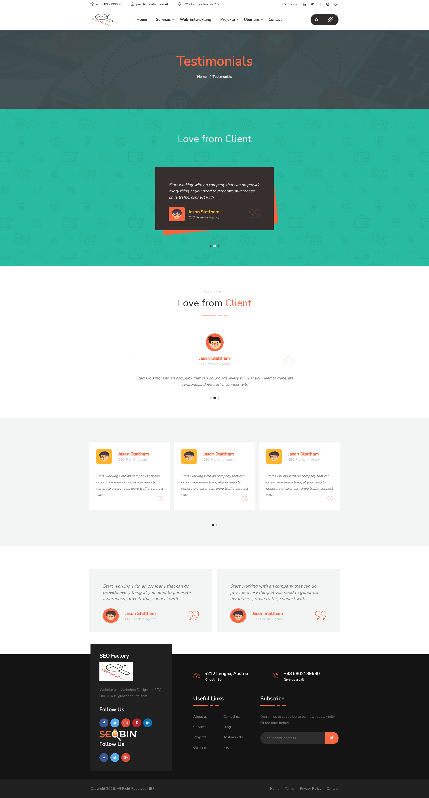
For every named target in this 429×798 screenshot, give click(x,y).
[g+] (334, 4)
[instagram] (325, 4)
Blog (227, 726)
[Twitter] (310, 4)
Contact (275, 19)
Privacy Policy (310, 788)
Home (202, 76)
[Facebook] (318, 4)
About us (200, 716)
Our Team (200, 747)
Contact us (231, 716)
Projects (199, 737)
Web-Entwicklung (195, 19)
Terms (289, 788)
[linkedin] (302, 4)
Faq (226, 747)
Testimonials (233, 737)
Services (199, 726)
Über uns (252, 19)
